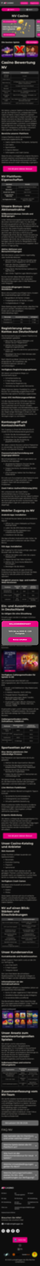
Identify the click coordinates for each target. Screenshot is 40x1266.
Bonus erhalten (20, 640)
